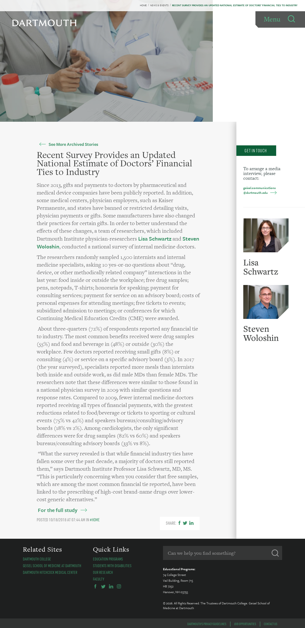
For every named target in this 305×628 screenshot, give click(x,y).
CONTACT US (270, 624)
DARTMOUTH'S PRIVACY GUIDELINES (206, 624)
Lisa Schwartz (155, 239)
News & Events (159, 5)
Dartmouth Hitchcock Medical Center (50, 572)
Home (143, 5)
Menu (272, 19)
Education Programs (108, 558)
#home (95, 519)
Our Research (103, 572)
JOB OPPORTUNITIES (245, 624)
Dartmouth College (37, 558)
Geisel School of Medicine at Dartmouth (52, 565)
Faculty (98, 578)
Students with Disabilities (112, 565)
